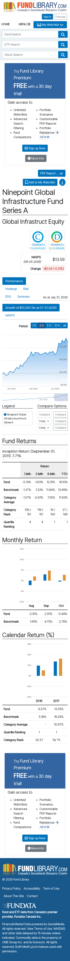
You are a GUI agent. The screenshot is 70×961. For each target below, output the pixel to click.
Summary (23, 296)
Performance (14, 281)
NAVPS (10, 315)
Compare (60, 414)
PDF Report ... (49, 173)
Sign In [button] (47, 16)
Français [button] (60, 16)
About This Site (14, 896)
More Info (37, 158)
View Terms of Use (39, 928)
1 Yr (34, 325)
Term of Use (51, 888)
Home (5, 24)
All (64, 325)
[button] (63, 34)
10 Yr (57, 325)
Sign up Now (36, 148)
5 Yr (49, 325)
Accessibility (32, 888)
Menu (23, 24)
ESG (8, 296)
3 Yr (41, 325)
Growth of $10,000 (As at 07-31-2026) (31, 308)
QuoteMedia (56, 924)
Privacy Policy (11, 888)
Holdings (11, 289)
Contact (32, 896)
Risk (26, 289)
